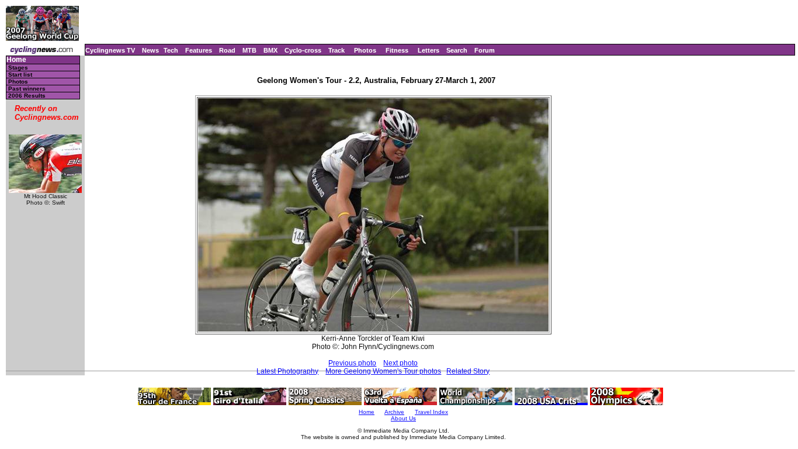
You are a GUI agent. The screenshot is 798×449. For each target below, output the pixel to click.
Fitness (397, 50)
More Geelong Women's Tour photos (383, 371)
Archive (394, 412)
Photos (365, 50)
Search (456, 50)
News (150, 50)
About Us (403, 418)
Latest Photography (287, 371)
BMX (270, 50)
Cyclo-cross (302, 50)
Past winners (27, 88)
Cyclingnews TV (110, 50)
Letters (428, 50)
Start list (20, 74)
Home (16, 60)
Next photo (400, 363)
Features (198, 50)
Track (336, 50)
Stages (18, 67)
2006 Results (27, 95)
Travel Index (431, 412)
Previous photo (352, 363)
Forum (484, 50)
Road (227, 50)
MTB (249, 50)
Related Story (468, 371)
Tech (171, 50)
